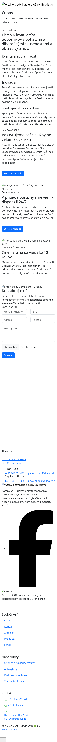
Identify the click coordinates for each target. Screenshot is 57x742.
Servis (7, 644)
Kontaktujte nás (13, 173)
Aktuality (9, 632)
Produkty (9, 638)
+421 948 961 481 (14, 473)
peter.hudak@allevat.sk (41, 473)
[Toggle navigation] (4, 8)
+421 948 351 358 (14, 481)
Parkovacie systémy (15, 675)
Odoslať (8, 355)
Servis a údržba (12, 228)
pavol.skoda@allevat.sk (41, 481)
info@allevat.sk (16, 705)
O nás (7, 620)
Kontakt (8, 626)
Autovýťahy (10, 669)
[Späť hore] (3, 739)
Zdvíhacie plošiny (14, 681)
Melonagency (9, 729)
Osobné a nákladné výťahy (19, 663)
